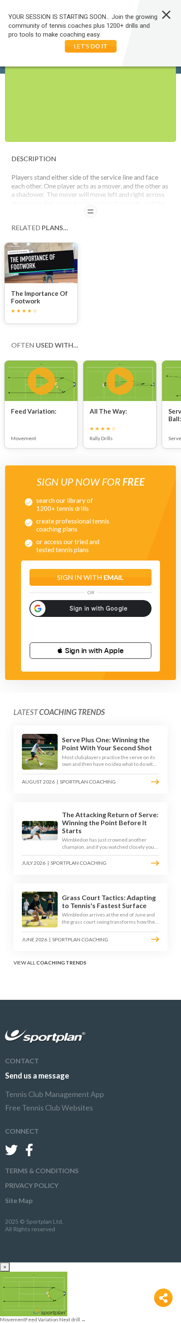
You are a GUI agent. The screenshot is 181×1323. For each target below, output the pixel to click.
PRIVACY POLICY (32, 1185)
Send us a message (37, 1075)
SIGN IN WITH (90, 577)
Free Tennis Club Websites (49, 1107)
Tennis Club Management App (54, 1094)
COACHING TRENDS (61, 962)
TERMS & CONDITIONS (42, 1170)
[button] (90, 650)
